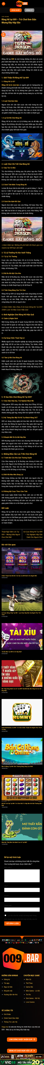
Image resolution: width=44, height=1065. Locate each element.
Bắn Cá (28, 979)
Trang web (8, 906)
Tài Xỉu (28, 995)
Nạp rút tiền (8, 987)
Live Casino (5, 16)
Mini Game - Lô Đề (33, 991)
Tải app (6, 983)
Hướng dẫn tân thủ (11, 995)
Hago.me (5, 1027)
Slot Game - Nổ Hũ (33, 998)
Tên (6, 886)
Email (6, 896)
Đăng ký (7, 979)
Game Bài (29, 987)
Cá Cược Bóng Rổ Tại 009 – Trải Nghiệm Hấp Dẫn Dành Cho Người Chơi (32, 534)
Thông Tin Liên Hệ (10, 1022)
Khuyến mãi (8, 991)
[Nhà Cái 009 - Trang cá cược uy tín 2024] (22, 4)
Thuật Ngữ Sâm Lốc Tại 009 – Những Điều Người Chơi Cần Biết (11, 534)
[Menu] (3, 4)
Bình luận (8, 867)
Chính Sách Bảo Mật (11, 1018)
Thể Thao (29, 983)
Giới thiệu (7, 1014)
